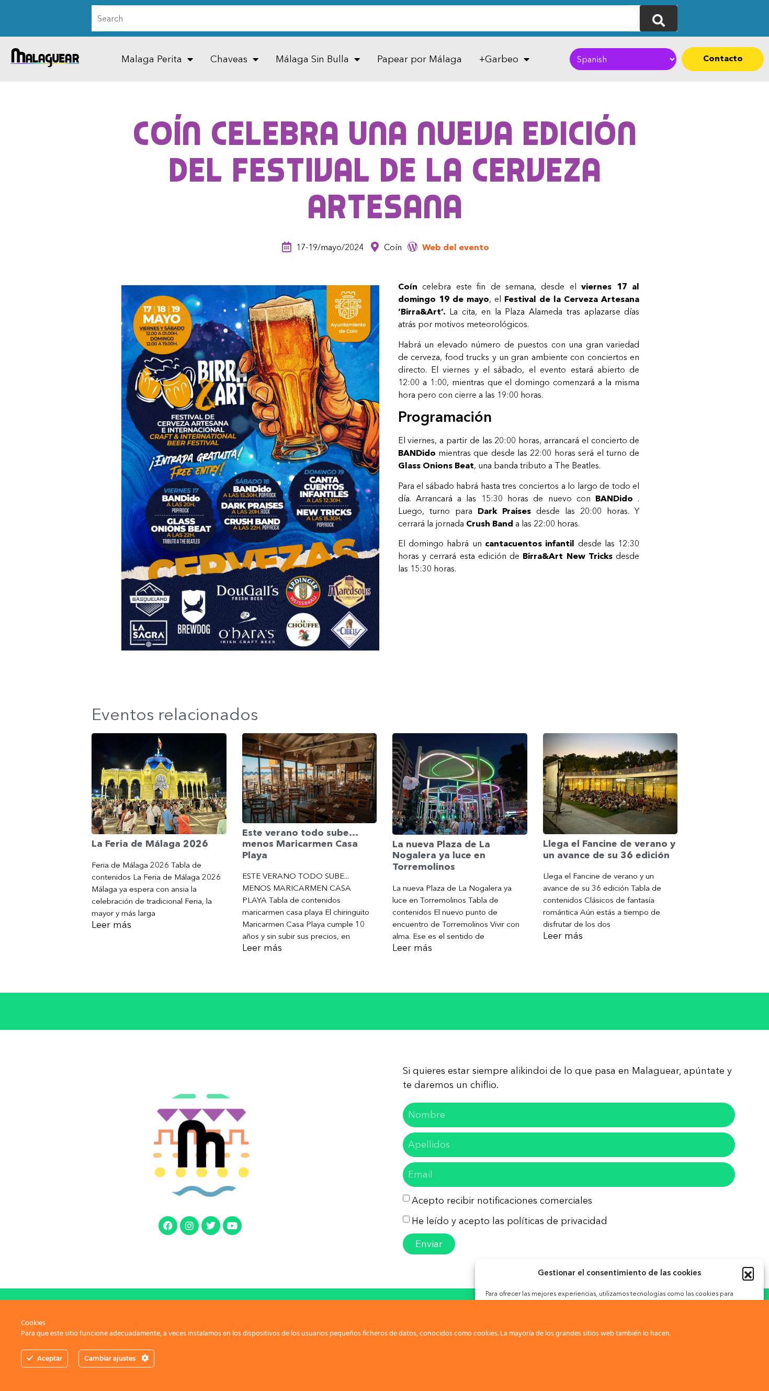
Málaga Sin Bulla (312, 59)
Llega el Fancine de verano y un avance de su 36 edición (609, 849)
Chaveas (228, 59)
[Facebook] (168, 1225)
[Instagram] (189, 1225)
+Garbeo (498, 59)
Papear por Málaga (419, 59)
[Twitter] (210, 1225)
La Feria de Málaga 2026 (150, 843)
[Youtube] (232, 1225)
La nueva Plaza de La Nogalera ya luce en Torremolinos (441, 855)
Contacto (723, 58)
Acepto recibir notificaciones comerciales (502, 1200)
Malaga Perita (151, 59)
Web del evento (455, 247)
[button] (748, 1272)
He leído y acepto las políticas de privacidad (509, 1221)
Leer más (111, 924)
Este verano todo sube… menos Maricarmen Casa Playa (300, 844)
